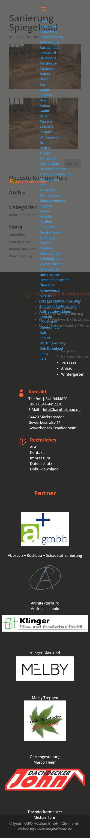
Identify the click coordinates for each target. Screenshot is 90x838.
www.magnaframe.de (54, 829)
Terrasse (68, 362)
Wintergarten (72, 374)
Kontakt (37, 452)
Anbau (66, 368)
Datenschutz (41, 463)
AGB (33, 447)
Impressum (40, 458)
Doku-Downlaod (44, 469)
